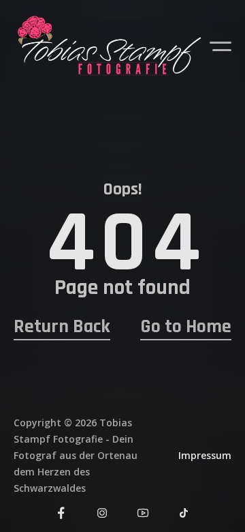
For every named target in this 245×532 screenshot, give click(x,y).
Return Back (62, 327)
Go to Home (185, 327)
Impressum (204, 455)
